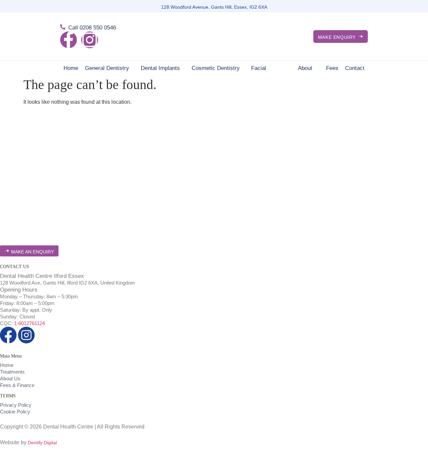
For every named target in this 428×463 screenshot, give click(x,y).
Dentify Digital (42, 442)
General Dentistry (107, 68)
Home (71, 68)
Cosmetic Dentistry (216, 68)
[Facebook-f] (68, 39)
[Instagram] (89, 39)
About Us (305, 68)
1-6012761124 (29, 323)
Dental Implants (160, 68)
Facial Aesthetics (264, 68)
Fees (332, 68)
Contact (354, 68)
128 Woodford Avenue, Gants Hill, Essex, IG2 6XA (214, 7)
